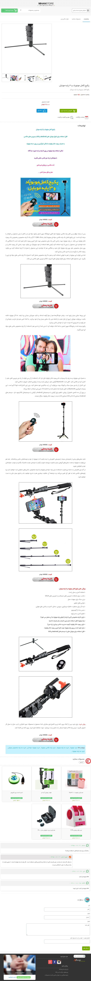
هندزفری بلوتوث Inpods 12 (76, 792)
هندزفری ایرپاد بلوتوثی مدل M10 (46, 830)
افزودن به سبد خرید (66, 110)
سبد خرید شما (9, 10)
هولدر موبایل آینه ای (46, 792)
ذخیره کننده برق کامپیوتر (16, 792)
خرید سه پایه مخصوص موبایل (17, 748)
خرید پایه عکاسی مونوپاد (48, 748)
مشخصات (86, 19)
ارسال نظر (86, 948)
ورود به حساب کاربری (24, 977)
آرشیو (81, 762)
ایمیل (88, 913)
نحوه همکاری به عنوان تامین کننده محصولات (56, 975)
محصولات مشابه (76, 19)
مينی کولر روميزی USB (76, 830)
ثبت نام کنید (12, 977)
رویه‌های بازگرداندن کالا (61, 972)
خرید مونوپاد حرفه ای (33, 748)
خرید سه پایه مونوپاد (63, 748)
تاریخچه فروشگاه (63, 969)
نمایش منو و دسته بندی (79, 10)
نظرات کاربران (65, 19)
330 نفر (40, 110)
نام (89, 905)
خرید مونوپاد (74, 748)
